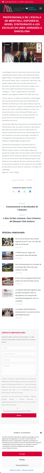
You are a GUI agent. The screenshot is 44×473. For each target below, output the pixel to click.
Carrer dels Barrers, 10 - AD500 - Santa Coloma (19, 2)
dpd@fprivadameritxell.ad (9, 402)
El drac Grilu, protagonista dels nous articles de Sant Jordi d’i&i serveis (28, 279)
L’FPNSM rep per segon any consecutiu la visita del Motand (26, 253)
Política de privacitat (27, 470)
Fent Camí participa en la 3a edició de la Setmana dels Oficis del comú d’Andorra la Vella (28, 267)
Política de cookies (15, 470)
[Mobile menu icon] (40, 8)
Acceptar (22, 454)
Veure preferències (22, 465)
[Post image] (7, 242)
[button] (41, 433)
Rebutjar (22, 459)
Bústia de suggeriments (32, 8)
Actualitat (7, 44)
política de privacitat (10, 405)
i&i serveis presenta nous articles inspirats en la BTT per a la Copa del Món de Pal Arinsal (28, 241)
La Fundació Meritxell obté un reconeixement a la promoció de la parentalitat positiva (27, 312)
